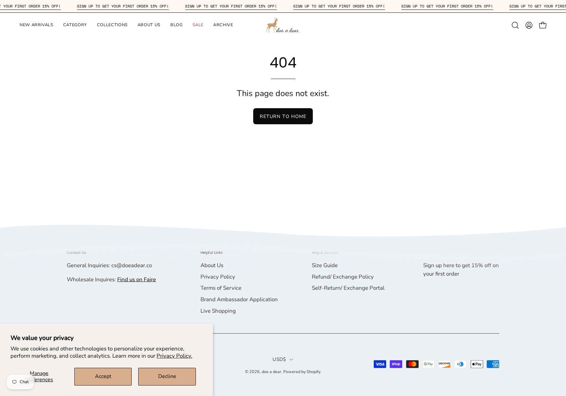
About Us (211, 265)
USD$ (279, 359)
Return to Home (283, 116)
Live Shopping (218, 310)
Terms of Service (220, 288)
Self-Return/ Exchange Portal (348, 288)
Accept (103, 376)
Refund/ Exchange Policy (343, 277)
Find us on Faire (136, 279)
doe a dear (271, 371)
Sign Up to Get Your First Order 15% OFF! (129, 6)
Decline (167, 376)
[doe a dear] (283, 25)
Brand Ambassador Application (239, 299)
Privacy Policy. (174, 356)
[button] (36, 25)
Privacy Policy (217, 277)
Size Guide (325, 265)
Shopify (313, 371)
